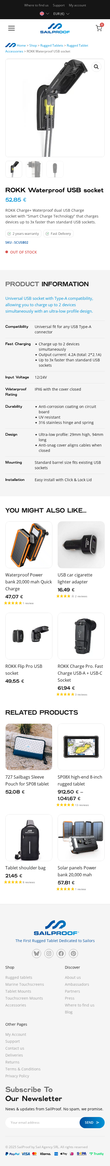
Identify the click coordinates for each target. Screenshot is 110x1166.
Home (21, 45)
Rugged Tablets (51, 45)
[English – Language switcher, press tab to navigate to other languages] (45, 13)
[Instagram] (48, 953)
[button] (11, 28)
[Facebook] (61, 953)
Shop (33, 45)
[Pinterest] (73, 953)
